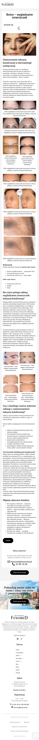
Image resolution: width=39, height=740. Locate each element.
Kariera (18, 670)
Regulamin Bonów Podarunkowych (19, 731)
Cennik (8, 540)
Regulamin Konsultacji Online (19, 726)
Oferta (17, 650)
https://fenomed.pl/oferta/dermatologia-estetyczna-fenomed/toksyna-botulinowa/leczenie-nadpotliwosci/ (19, 493)
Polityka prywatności (15, 722)
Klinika (17, 655)
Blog (17, 664)
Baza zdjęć (19, 658)
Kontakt (18, 672)
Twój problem (19, 652)
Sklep (17, 667)
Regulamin (27, 722)
